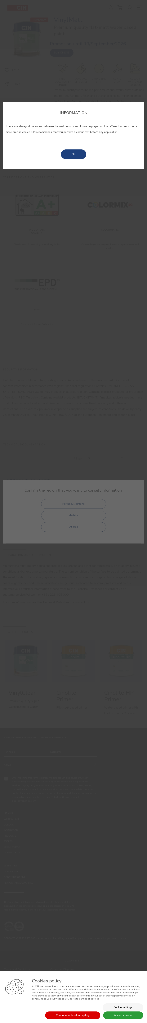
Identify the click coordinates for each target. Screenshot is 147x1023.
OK (73, 154)
